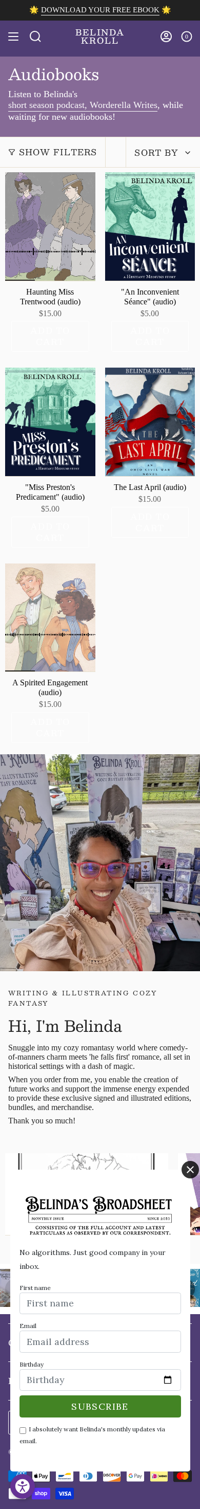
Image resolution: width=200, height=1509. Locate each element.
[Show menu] (13, 36)
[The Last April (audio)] (150, 422)
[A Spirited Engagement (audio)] (50, 617)
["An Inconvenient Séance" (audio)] (150, 226)
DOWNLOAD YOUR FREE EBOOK (100, 10)
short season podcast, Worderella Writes (82, 105)
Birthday (31, 1364)
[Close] (190, 1169)
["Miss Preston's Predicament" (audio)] (50, 422)
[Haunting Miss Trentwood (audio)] (50, 226)
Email (27, 1326)
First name (35, 1288)
